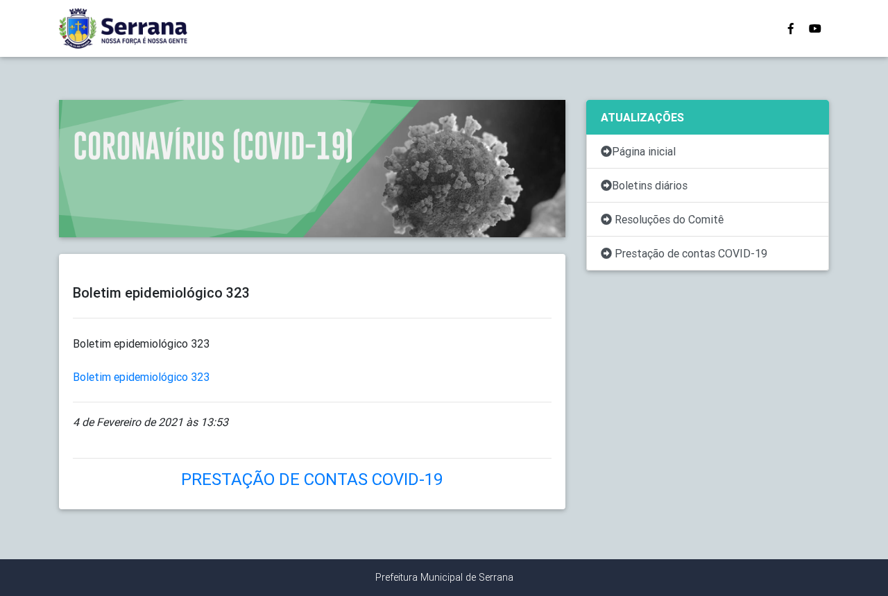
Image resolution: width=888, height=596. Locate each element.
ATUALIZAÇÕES (642, 117)
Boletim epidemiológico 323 (141, 377)
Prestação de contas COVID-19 (689, 253)
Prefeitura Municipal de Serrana (444, 577)
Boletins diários (650, 185)
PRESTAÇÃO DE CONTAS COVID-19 (312, 479)
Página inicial (644, 151)
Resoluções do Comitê (668, 219)
